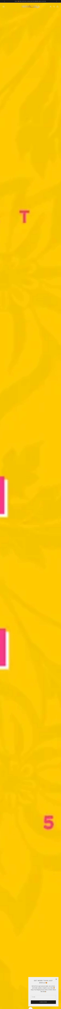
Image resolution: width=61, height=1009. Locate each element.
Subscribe (43, 1002)
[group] (30, 506)
